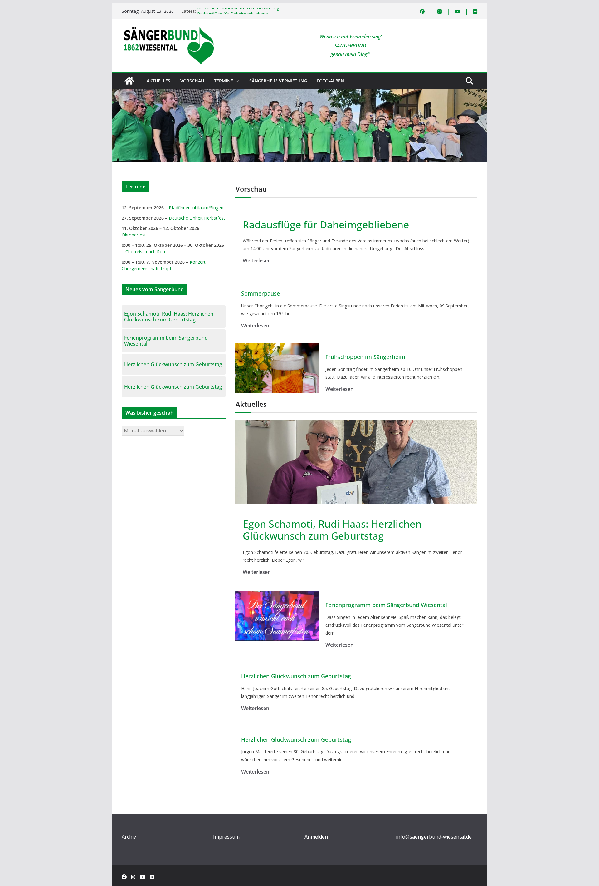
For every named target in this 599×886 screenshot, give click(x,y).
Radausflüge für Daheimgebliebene (326, 225)
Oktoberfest (134, 235)
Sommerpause (260, 293)
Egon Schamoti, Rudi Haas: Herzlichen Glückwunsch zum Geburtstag (332, 530)
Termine (223, 81)
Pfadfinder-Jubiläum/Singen (196, 208)
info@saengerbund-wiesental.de (434, 836)
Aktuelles (158, 81)
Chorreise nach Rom (146, 252)
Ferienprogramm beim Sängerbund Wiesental (386, 605)
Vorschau (192, 81)
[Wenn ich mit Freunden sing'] (129, 81)
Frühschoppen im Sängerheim (365, 357)
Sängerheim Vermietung (278, 81)
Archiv (129, 836)
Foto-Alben (330, 81)
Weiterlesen (257, 260)
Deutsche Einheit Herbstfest (197, 218)
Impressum (226, 836)
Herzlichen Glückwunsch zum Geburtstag (238, 11)
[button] (236, 81)
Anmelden (316, 836)
